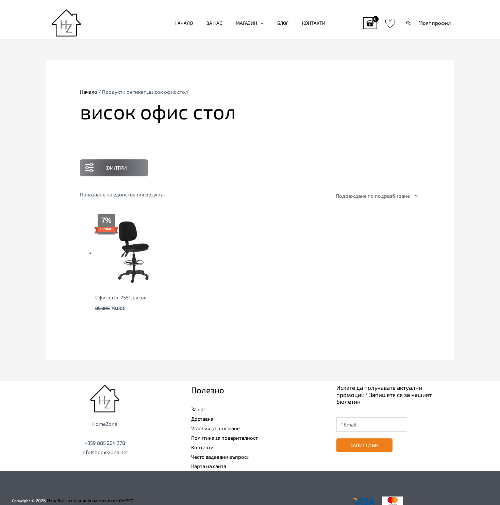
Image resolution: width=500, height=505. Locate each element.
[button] (408, 23)
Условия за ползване (215, 428)
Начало (183, 23)
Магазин (246, 23)
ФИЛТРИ (116, 167)
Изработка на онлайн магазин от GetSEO (90, 500)
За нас (214, 23)
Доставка (202, 419)
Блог (282, 23)
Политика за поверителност (224, 438)
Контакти (314, 23)
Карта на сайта (208, 466)
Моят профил (434, 23)
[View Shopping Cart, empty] (370, 23)
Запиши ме (364, 445)
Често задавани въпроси (220, 457)
